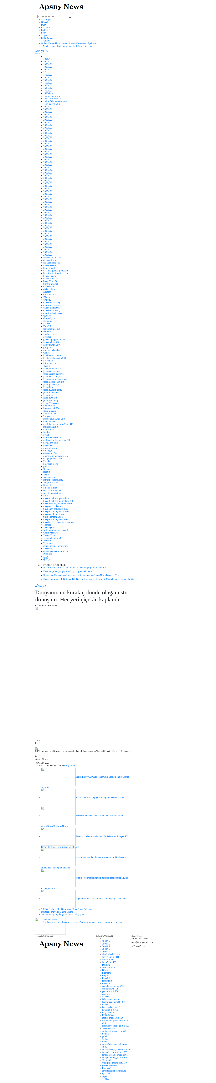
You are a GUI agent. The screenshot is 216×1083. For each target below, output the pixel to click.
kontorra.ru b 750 (51, 408)
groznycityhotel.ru (51, 350)
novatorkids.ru (50, 448)
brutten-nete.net (50, 284)
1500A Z (47, 75)
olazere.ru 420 (50, 453)
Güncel (44, 22)
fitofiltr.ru (47, 331)
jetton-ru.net (49, 395)
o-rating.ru (48, 450)
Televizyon (48, 527)
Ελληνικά (47, 548)
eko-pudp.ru (49, 318)
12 (44, 72)
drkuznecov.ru (50, 294)
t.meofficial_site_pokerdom (56, 498)
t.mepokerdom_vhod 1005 (55, 519)
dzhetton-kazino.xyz (52, 313)
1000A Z (47, 61)
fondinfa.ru (48, 334)
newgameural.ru (50, 442)
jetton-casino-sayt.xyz (53, 374)
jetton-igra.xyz (50, 387)
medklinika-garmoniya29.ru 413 (58, 424)
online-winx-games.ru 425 (55, 456)
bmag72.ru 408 (50, 281)
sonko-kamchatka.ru (52, 490)
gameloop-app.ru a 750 (54, 339)
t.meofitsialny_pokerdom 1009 (57, 503)
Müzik (46, 434)
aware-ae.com (49, 265)
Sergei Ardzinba (50, 482)
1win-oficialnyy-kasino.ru (55, 101)
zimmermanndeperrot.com (55, 546)
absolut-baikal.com (52, 257)
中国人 (46, 559)
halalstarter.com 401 (52, 355)
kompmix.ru (49, 405)
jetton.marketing (50, 400)
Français (47, 337)
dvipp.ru (47, 300)
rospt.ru (46, 472)
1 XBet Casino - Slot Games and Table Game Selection (67, 909)
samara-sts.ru (49, 477)
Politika (44, 30)
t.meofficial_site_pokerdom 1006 (58, 501)
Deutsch (47, 292)
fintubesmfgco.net (51, 329)
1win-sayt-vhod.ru (51, 104)
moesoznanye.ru (50, 427)
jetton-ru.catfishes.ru (52, 389)
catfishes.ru (48, 286)
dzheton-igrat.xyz (51, 307)
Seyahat (47, 485)
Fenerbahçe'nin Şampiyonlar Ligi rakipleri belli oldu (100, 797)
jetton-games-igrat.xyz (53, 382)
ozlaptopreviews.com (53, 458)
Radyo (46, 469)
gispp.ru (47, 347)
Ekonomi (45, 27)
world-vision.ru (50, 532)
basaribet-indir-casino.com (55, 273)
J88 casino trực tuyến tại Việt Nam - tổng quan (62, 914)
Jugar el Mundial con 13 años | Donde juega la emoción (101, 898)
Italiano (46, 366)
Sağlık (44, 35)
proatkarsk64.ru (50, 464)
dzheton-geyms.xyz (52, 305)
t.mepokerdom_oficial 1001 (56, 511)
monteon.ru (48, 429)
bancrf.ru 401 (49, 268)
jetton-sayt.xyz (50, 397)
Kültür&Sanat (47, 38)
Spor (43, 32)
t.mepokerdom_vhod (53, 517)
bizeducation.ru (50, 278)
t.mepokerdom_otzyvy (53, 514)
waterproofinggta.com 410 (55, 530)
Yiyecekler (48, 543)
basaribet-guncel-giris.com (55, 270)
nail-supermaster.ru (52, 437)
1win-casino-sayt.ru (52, 98)
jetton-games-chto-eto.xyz (55, 379)
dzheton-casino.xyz (52, 302)
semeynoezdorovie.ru (53, 479)
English (46, 323)
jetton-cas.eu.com (51, 371)
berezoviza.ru (49, 276)
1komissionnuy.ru (51, 96)
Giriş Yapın (69, 765)
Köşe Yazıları (49, 411)
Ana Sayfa (46, 19)
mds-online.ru (49, 421)
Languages (48, 416)
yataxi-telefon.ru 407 (53, 538)
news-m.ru (48, 445)
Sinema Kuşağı (50, 487)
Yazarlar (47, 540)
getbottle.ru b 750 (51, 345)
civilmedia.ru (49, 289)
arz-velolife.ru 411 (51, 262)
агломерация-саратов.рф (55, 551)
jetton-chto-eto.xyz (52, 376)
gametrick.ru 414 (51, 342)
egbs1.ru (47, 315)
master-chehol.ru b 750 (54, 419)
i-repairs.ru (48, 360)
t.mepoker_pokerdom (53, 506)
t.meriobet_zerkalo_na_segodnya (58, 522)
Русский (47, 554)
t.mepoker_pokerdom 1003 (55, 509)
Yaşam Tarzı (49, 535)
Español (47, 326)
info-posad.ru (49, 363)
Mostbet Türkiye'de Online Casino (57, 912)
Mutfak (46, 432)
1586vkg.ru (48, 93)
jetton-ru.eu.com (50, 392)
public (46, 466)
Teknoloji (45, 40)
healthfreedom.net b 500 (54, 358)
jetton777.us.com (51, 403)
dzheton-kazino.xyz (52, 310)
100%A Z (47, 59)
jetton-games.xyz (51, 384)
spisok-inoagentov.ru (53, 493)
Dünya (44, 25)
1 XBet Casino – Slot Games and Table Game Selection (67, 46)
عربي (46, 556)
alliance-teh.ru (49, 260)
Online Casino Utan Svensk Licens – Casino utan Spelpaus (68, 43)
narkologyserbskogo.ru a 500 (56, 440)
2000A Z (47, 106)
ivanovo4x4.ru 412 (52, 368)
